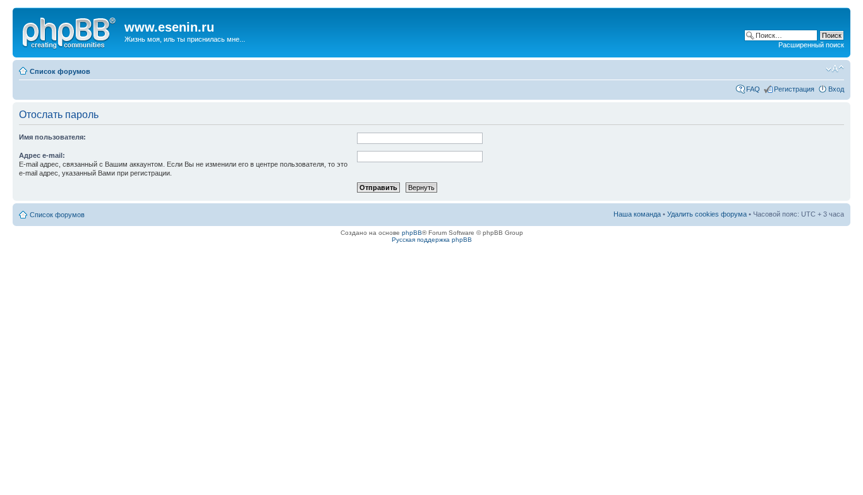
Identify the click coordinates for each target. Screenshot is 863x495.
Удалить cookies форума (707, 214)
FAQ (753, 89)
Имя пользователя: (52, 137)
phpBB (412, 232)
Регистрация (794, 89)
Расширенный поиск (811, 45)
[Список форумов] (70, 31)
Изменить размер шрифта (835, 69)
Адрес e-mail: (42, 155)
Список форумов (60, 71)
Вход (836, 89)
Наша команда (637, 214)
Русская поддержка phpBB (432, 239)
